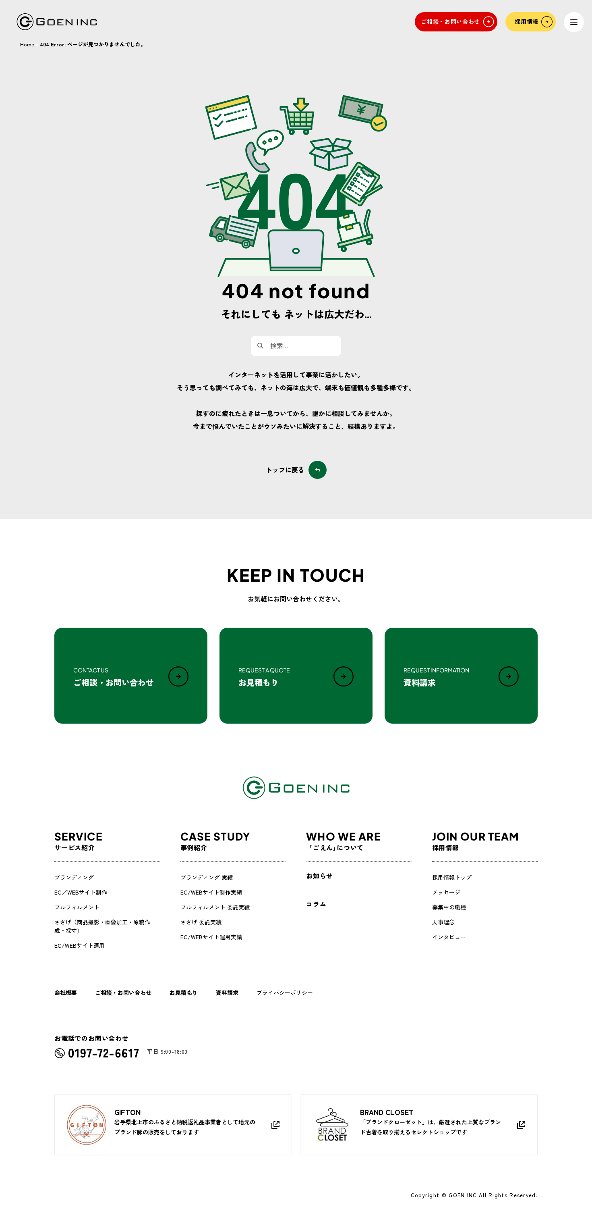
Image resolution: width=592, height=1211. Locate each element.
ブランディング (74, 877)
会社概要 (65, 992)
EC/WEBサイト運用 (79, 945)
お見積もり (184, 992)
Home (27, 44)
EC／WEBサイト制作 (80, 892)
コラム (316, 904)
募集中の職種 (449, 907)
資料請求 (227, 992)
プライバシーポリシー (285, 992)
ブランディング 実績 (206, 877)
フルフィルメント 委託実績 (215, 907)
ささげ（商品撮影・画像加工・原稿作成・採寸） (102, 926)
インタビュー (449, 937)
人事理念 (443, 922)
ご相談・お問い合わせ (123, 992)
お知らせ (319, 875)
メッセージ (446, 892)
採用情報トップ (452, 877)
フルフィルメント (76, 907)
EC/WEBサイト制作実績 (211, 892)
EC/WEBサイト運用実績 (211, 937)
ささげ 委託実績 (200, 922)
